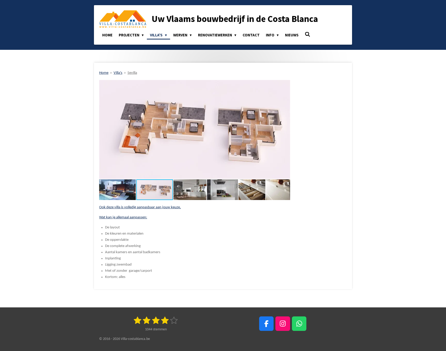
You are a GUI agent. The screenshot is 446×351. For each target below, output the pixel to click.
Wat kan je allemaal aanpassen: (123, 217)
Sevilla (132, 73)
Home (103, 73)
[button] (285, 85)
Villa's (118, 73)
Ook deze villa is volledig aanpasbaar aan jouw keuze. (140, 207)
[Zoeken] (307, 34)
